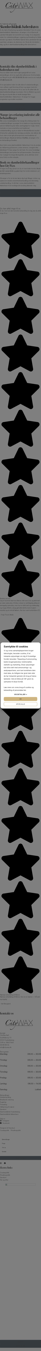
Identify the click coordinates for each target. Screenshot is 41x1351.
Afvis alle (20, 704)
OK (20, 699)
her (25, 690)
